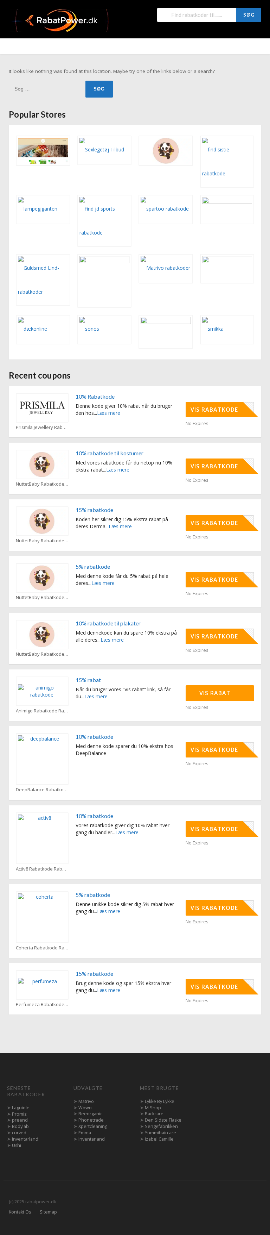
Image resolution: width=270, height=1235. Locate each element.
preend (20, 1120)
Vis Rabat (215, 693)
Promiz (19, 1114)
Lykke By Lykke (159, 1101)
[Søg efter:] (47, 88)
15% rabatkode (94, 509)
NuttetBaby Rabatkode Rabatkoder (42, 484)
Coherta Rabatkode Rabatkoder (42, 948)
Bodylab (20, 1126)
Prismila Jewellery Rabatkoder (42, 427)
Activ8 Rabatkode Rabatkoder (42, 869)
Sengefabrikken (161, 1126)
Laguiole (21, 1108)
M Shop (153, 1108)
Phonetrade (91, 1120)
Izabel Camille (159, 1139)
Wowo (85, 1108)
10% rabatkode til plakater (108, 623)
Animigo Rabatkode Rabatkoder (42, 711)
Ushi (16, 1145)
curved (19, 1133)
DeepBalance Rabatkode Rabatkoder (42, 790)
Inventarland (25, 1139)
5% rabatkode (93, 566)
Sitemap (48, 1212)
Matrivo (86, 1101)
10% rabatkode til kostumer (109, 453)
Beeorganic (90, 1114)
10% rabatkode (94, 736)
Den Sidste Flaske (163, 1120)
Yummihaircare (160, 1133)
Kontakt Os (20, 1212)
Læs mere (108, 413)
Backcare (154, 1114)
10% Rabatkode (95, 396)
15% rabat (88, 679)
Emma (84, 1133)
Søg (249, 15)
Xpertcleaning (92, 1126)
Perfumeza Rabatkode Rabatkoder (42, 1005)
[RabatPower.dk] (61, 20)
